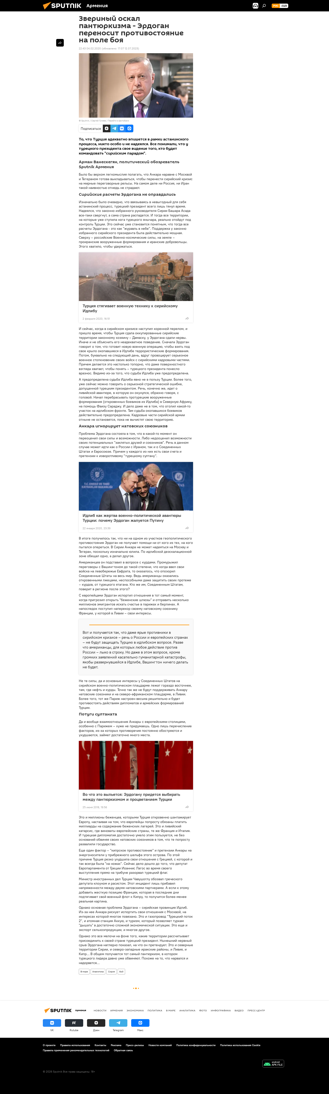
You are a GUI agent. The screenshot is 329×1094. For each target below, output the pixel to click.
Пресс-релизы (135, 1045)
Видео (239, 1010)
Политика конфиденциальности (196, 1045)
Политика (155, 1010)
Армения (116, 1010)
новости (100, 1010)
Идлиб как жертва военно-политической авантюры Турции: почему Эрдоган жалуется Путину (132, 518)
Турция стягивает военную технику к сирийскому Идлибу (130, 308)
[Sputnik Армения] (63, 10)
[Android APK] (273, 1064)
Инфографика (221, 1010)
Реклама (116, 1045)
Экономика (135, 1010)
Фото (203, 1010)
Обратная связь (123, 1050)
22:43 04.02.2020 (90, 48)
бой (121, 971)
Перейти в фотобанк (118, 120)
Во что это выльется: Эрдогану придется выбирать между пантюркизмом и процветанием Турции (131, 797)
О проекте (49, 1045)
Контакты (100, 1045)
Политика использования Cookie (240, 1045)
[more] (187, 318)
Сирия (111, 971)
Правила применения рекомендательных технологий (76, 1050)
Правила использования (75, 1045)
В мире (84, 971)
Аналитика (98, 971)
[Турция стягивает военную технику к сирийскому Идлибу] (136, 276)
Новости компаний (160, 1045)
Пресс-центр (256, 1010)
